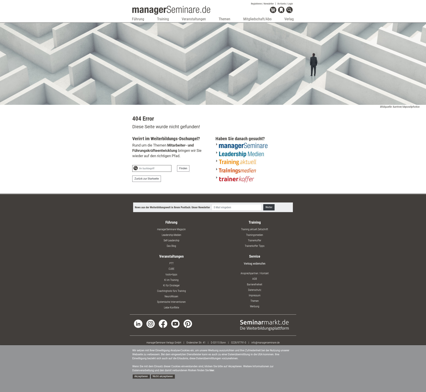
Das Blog (171, 245)
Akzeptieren (141, 376)
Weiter (268, 207)
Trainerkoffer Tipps (254, 245)
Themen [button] (224, 19)
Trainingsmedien (254, 235)
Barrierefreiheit (254, 284)
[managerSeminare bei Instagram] (151, 323)
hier (212, 370)
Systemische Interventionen (171, 301)
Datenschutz (254, 290)
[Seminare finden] (264, 324)
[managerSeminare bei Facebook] (163, 323)
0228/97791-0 (238, 342)
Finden (183, 168)
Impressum (254, 295)
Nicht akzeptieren (163, 376)
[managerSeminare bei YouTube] (175, 323)
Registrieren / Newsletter (262, 3)
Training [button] (163, 19)
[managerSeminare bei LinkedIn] (138, 323)
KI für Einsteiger (171, 285)
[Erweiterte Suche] (175, 168)
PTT (171, 263)
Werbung (254, 306)
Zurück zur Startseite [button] (146, 178)
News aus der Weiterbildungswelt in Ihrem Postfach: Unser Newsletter (172, 207)
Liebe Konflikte (171, 307)
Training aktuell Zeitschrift (254, 229)
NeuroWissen (171, 296)
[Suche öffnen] (290, 10)
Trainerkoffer (254, 240)
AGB (254, 278)
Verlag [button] (289, 19)
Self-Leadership (171, 240)
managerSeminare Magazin (171, 229)
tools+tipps (171, 274)
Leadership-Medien (171, 235)
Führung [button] (138, 19)
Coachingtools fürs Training (171, 291)
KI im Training (171, 280)
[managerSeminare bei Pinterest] (188, 323)
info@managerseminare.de (265, 342)
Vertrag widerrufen (254, 263)
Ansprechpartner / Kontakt (255, 273)
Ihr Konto (285, 3)
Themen (254, 300)
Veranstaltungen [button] (194, 19)
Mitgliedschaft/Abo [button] (257, 19)
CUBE (171, 268)
